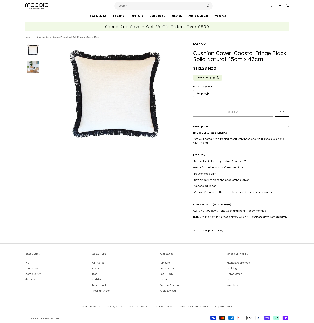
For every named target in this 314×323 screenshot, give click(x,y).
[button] (100, 16)
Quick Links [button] (99, 254)
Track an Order (101, 290)
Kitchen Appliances (238, 262)
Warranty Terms (90, 306)
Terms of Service (163, 306)
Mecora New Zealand (47, 318)
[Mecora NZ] (37, 6)
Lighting (231, 279)
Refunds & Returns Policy (194, 306)
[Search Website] (208, 6)
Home (28, 37)
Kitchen (164, 279)
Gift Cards (98, 262)
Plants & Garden (169, 285)
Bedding (232, 268)
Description (200, 126)
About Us (30, 279)
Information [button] (32, 254)
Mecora (199, 44)
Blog (94, 274)
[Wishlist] (272, 6)
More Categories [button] (237, 254)
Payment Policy (138, 306)
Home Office (234, 274)
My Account (99, 285)
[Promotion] (157, 30)
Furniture (165, 262)
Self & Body (166, 274)
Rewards (97, 268)
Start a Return (33, 274)
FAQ (27, 262)
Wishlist (96, 279)
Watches (232, 285)
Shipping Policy (224, 306)
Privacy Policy (114, 306)
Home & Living (168, 268)
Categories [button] (167, 254)
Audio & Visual (168, 290)
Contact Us (31, 268)
